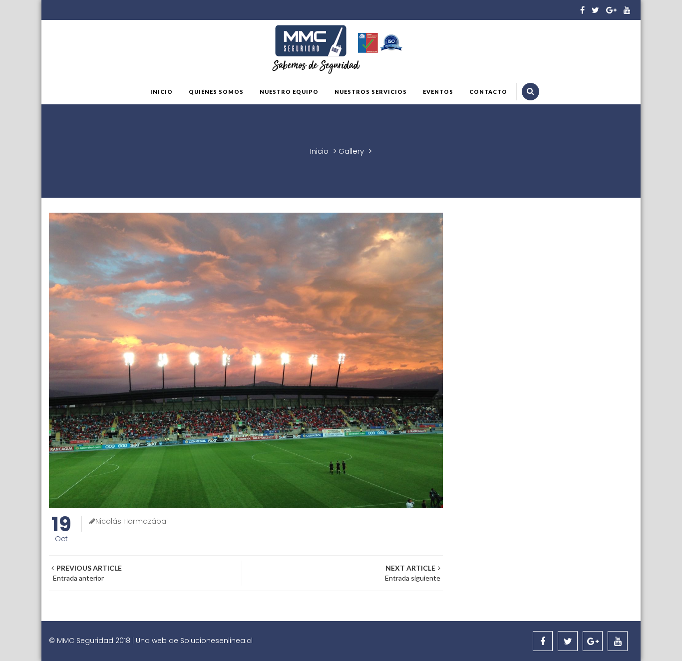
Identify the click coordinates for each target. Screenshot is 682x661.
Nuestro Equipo (289, 91)
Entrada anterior (86, 573)
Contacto (488, 91)
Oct (61, 530)
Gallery (351, 151)
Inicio (161, 91)
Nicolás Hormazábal (131, 521)
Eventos (438, 91)
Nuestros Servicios (371, 91)
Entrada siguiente (411, 573)
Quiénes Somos (216, 91)
